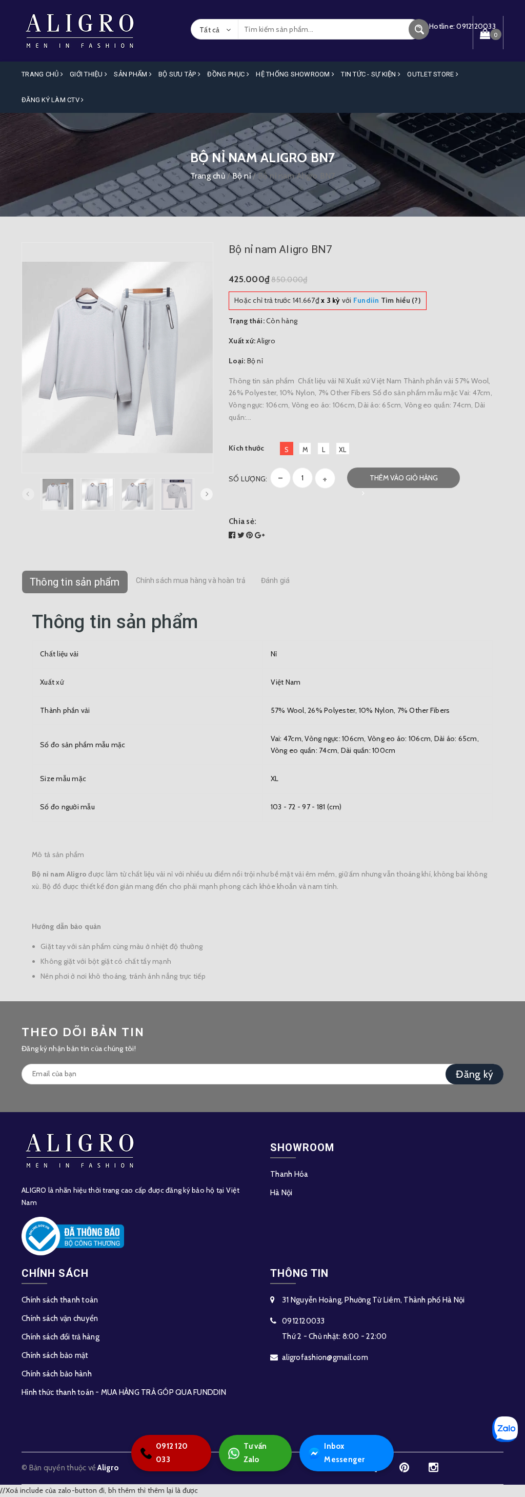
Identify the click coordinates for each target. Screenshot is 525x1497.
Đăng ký (474, 1074)
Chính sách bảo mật (55, 1355)
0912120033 (303, 1321)
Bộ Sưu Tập (178, 74)
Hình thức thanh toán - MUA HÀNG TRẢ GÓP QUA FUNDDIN (124, 1392)
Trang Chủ (41, 74)
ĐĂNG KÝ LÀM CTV (51, 100)
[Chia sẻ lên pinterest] (250, 535)
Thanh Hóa (289, 1174)
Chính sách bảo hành (57, 1373)
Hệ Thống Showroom (294, 74)
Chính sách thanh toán (60, 1300)
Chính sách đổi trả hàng (60, 1337)
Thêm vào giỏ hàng (404, 477)
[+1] (260, 535)
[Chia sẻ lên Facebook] (233, 535)
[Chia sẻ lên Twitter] (242, 535)
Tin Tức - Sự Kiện (369, 74)
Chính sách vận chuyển (60, 1318)
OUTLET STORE (431, 74)
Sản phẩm (131, 74)
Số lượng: (248, 478)
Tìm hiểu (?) (387, 300)
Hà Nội (281, 1192)
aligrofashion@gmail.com (325, 1357)
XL (343, 449)
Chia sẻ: (242, 521)
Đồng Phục (227, 74)
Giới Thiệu (87, 74)
